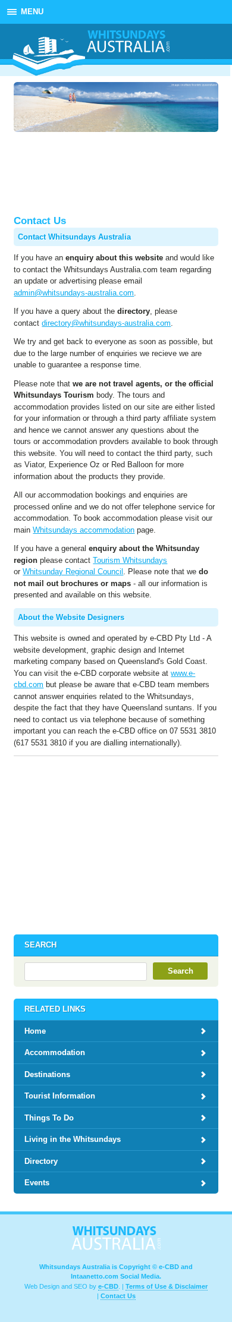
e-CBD (108, 1286)
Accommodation (54, 1052)
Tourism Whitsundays (130, 560)
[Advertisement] (116, 173)
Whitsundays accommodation (83, 529)
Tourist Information (59, 1095)
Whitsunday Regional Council (73, 571)
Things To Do (49, 1117)
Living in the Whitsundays (72, 1139)
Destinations (47, 1074)
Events (36, 1182)
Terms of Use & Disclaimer (167, 1286)
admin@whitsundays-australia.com (74, 292)
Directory (41, 1161)
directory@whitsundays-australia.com (106, 323)
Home (35, 1031)
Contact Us (118, 1295)
